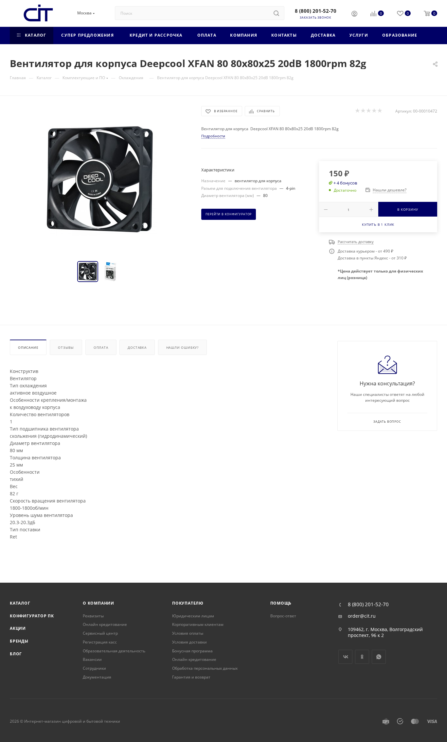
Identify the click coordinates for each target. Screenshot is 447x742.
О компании (98, 603)
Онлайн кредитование (105, 624)
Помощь (281, 603)
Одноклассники (362, 657)
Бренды (19, 641)
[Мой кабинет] (354, 14)
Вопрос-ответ (283, 616)
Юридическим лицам (193, 616)
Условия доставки (189, 642)
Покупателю (188, 603)
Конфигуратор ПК (32, 616)
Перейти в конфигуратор (229, 214)
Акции (18, 628)
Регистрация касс (100, 642)
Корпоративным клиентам (198, 624)
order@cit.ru (362, 616)
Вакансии (92, 659)
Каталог (20, 603)
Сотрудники (94, 668)
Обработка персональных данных (205, 668)
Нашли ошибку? (182, 347)
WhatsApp (379, 657)
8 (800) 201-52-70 (315, 11)
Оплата (101, 347)
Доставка (137, 347)
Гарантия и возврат (191, 677)
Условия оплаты (187, 633)
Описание (28, 347)
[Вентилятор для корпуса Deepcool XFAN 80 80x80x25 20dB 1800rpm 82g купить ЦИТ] (99, 179)
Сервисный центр (100, 633)
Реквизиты (93, 616)
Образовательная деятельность (114, 651)
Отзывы (66, 347)
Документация (97, 677)
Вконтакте (345, 657)
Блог (16, 654)
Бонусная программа (192, 651)
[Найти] (276, 13)
